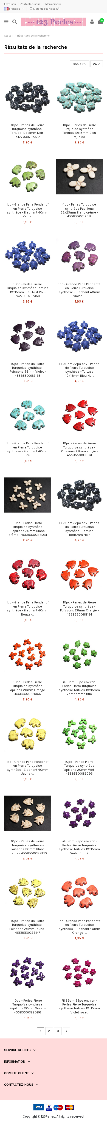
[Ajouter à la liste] (24, 119)
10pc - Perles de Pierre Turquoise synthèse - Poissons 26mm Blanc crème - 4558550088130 (28, 847)
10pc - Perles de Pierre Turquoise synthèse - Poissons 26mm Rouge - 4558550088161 (79, 449)
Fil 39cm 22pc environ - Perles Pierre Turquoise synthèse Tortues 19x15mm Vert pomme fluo (79, 688)
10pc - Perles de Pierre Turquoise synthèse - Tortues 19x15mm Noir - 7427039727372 (27, 131)
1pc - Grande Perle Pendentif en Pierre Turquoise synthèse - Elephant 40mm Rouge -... (28, 608)
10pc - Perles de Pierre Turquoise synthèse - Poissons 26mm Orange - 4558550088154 (79, 608)
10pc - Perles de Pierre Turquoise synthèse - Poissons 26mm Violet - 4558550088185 (28, 370)
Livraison (10, 4)
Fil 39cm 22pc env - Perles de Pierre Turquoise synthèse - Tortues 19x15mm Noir (79, 529)
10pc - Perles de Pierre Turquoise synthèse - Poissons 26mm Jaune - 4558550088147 (27, 927)
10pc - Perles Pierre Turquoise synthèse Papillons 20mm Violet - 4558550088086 (28, 1006)
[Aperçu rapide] (31, 119)
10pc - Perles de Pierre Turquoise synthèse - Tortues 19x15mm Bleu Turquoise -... (79, 131)
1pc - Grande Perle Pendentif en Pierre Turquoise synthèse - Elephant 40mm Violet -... (79, 290)
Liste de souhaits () (46, 8)
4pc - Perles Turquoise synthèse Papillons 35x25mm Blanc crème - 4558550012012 (79, 210)
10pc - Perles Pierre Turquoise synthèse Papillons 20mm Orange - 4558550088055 (28, 688)
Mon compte (53, 4)
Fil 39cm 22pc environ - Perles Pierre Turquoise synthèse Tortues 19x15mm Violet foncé (79, 847)
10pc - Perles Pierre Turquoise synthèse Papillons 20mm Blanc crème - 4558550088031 (28, 529)
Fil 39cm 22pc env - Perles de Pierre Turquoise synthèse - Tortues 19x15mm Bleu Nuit (79, 370)
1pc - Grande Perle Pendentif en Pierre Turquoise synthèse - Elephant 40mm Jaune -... (28, 767)
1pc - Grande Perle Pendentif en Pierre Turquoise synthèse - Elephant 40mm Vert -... (28, 210)
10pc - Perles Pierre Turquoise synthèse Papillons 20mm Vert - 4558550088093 (79, 767)
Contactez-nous (31, 4)
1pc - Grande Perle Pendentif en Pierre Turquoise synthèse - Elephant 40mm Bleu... (28, 449)
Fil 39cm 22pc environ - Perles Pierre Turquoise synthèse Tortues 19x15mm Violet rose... (79, 1006)
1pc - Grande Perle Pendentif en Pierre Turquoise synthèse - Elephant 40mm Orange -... (79, 927)
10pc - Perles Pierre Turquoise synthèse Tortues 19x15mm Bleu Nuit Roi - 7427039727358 (28, 290)
